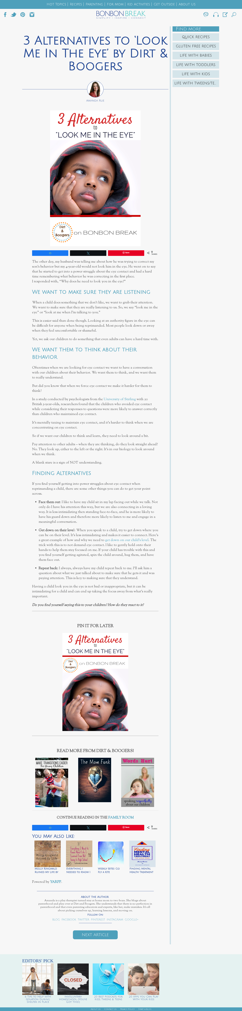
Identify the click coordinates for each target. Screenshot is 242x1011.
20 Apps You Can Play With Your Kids (143, 998)
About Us (187, 4)
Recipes (76, 4)
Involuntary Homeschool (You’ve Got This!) (73, 999)
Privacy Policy (127, 1009)
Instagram (32, 15)
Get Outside (164, 4)
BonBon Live (215, 15)
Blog (56, 919)
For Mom (115, 4)
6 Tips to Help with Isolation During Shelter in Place (38, 999)
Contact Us (110, 1009)
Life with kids (196, 74)
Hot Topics (56, 4)
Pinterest (98, 919)
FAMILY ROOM (121, 817)
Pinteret (22, 15)
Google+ (131, 919)
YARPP (55, 881)
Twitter (13, 15)
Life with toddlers (195, 65)
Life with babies (196, 55)
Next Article (95, 935)
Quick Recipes (196, 37)
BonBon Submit (224, 15)
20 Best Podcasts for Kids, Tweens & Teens (108, 998)
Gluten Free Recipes (196, 46)
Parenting (94, 4)
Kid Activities (138, 4)
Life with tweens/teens (196, 83)
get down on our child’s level (126, 540)
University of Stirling (120, 399)
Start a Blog (144, 1009)
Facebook (6, 15)
